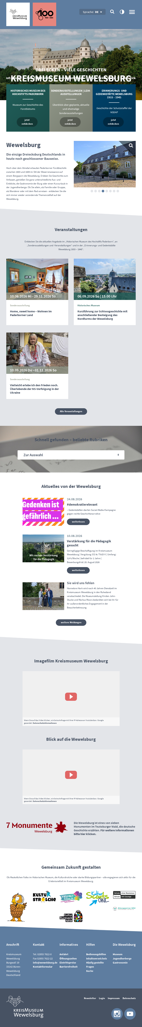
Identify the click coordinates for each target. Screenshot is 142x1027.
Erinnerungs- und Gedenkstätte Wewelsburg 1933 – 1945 (114, 94)
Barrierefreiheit (68, 966)
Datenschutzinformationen (45, 723)
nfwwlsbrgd (45, 962)
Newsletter (90, 998)
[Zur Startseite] (31, 14)
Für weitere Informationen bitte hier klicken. (104, 832)
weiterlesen (78, 521)
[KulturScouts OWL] (97, 898)
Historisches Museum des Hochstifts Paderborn (28, 92)
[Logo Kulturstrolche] (44, 896)
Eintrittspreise (68, 962)
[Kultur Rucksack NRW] (71, 916)
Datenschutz (129, 998)
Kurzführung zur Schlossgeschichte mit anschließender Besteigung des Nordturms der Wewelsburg (102, 314)
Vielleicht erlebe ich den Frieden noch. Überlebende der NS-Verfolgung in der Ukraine (34, 388)
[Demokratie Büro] (71, 897)
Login (102, 998)
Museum (117, 954)
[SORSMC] (124, 895)
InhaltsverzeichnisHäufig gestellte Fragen (96, 962)
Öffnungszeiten (68, 958)
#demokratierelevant (82, 504)
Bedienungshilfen (96, 954)
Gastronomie (120, 962)
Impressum (114, 998)
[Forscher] (17, 907)
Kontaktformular (43, 966)
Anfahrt (64, 954)
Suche (89, 971)
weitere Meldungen (71, 622)
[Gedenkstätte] (105, 164)
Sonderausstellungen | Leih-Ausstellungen (71, 92)
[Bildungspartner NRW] (124, 908)
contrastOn (122, 11)
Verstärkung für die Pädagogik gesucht (89, 543)
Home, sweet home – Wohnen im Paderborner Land (31, 313)
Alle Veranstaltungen (71, 411)
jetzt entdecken (27, 121)
